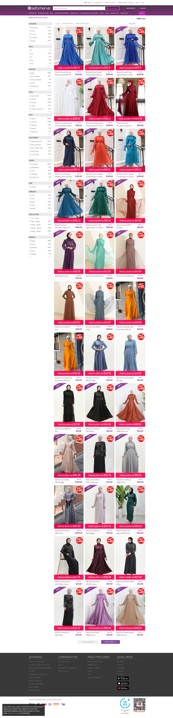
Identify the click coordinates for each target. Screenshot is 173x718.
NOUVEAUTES (32, 13)
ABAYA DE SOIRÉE (93, 668)
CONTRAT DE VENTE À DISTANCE (39, 665)
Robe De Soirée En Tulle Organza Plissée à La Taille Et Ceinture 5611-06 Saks (125, 74)
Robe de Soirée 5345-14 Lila (125, 276)
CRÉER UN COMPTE (110, 3)
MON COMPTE (131, 8)
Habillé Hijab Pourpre (61, 276)
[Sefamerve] (40, 8)
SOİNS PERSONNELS (94, 678)
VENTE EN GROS (63, 671)
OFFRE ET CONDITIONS (36, 684)
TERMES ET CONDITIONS (37, 662)
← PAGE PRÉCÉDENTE (88, 642)
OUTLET (142, 13)
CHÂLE (90, 671)
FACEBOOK (120, 662)
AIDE (143, 3)
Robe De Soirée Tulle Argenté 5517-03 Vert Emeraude (123, 533)
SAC (89, 674)
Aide (59, 665)
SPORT (102, 13)
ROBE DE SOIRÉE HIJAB (95, 662)
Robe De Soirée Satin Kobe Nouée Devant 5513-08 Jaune (125, 329)
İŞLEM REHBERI (33, 687)
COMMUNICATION (63, 662)
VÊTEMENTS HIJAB (43, 13)
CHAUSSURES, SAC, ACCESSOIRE (89, 13)
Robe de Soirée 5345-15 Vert (94, 276)
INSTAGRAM (121, 668)
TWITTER (120, 665)
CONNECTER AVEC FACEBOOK (125, 3)
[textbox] (78, 8)
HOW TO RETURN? (34, 678)
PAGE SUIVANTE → (110, 642)
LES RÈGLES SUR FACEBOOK (38, 674)
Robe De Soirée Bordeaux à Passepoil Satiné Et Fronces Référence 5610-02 (94, 125)
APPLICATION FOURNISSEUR (67, 668)
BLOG (137, 3)
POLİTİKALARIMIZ (34, 690)
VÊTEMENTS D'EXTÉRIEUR (61, 13)
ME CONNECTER (97, 3)
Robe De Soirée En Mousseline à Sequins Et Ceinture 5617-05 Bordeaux (125, 125)
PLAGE (107, 13)
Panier (142, 8)
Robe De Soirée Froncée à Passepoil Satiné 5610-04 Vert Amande (94, 74)
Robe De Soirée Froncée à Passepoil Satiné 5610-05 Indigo (63, 74)
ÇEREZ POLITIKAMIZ (35, 681)
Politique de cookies (13, 713)
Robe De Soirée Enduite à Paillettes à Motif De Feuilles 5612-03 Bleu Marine (63, 176)
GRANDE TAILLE (74, 13)
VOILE (51, 13)
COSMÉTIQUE (124, 13)
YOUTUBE (120, 674)
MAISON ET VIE (115, 13)
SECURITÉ (32, 671)
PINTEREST (120, 671)
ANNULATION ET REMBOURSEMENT (40, 668)
